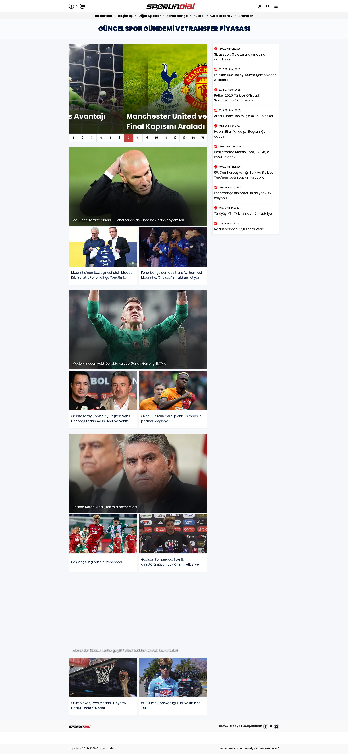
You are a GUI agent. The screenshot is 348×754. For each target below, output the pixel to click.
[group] (138, 93)
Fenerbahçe (177, 15)
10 (156, 138)
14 (193, 138)
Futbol (199, 15)
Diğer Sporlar (149, 15)
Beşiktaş (125, 15)
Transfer (245, 15)
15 (202, 138)
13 (184, 138)
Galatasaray (221, 15)
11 (166, 138)
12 (175, 138)
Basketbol (103, 15)
